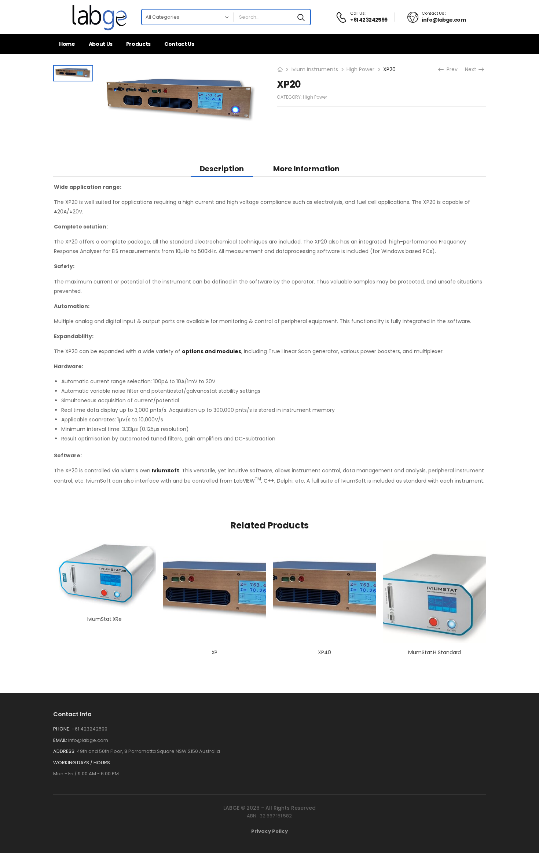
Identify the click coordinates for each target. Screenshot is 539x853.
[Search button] (301, 17)
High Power (360, 69)
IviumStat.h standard (434, 652)
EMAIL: (60, 740)
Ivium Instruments (315, 69)
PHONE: (61, 728)
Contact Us (179, 44)
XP (215, 652)
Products (138, 44)
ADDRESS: (64, 751)
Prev (451, 69)
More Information (306, 169)
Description (222, 169)
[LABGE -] (100, 17)
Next (471, 69)
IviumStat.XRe (104, 619)
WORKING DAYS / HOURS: (82, 763)
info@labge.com (88, 740)
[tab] (222, 168)
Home (67, 44)
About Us (101, 44)
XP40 (324, 652)
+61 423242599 (89, 728)
